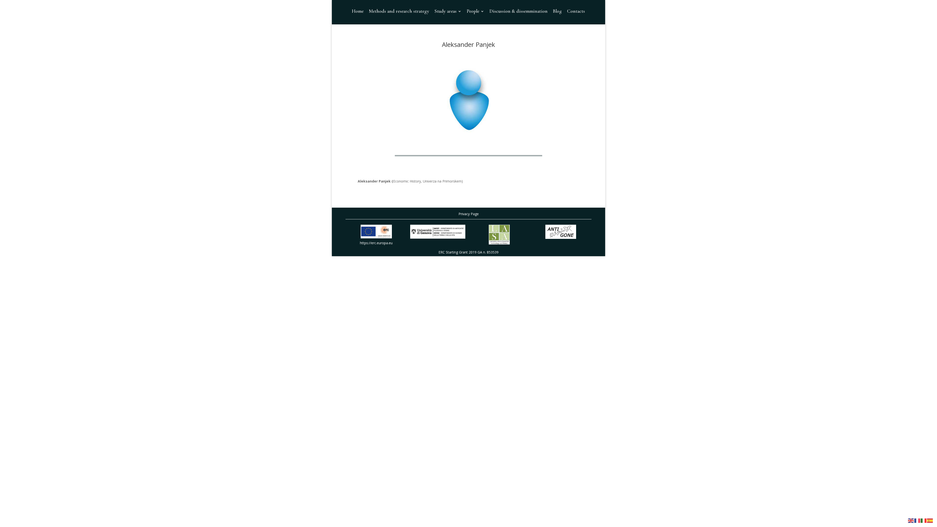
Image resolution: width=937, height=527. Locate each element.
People (473, 12)
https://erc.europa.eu (376, 243)
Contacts (576, 12)
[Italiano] (924, 520)
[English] (911, 520)
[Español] (930, 520)
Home (358, 12)
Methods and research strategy (399, 12)
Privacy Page (468, 214)
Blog (557, 12)
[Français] (917, 520)
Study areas (446, 12)
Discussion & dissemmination (518, 12)
